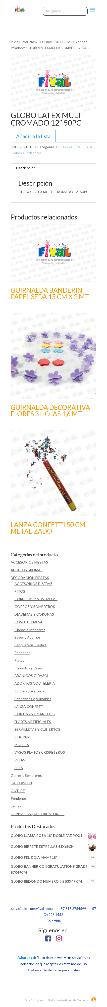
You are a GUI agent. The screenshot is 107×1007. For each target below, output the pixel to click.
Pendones (22, 652)
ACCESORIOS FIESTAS (29, 562)
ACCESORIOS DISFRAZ (33, 583)
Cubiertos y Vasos (28, 668)
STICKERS (22, 737)
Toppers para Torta (29, 691)
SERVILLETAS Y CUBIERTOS (37, 729)
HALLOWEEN (21, 783)
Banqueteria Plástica (30, 645)
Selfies (16, 806)
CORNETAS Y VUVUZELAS (35, 599)
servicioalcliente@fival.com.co (33, 909)
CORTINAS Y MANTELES (34, 714)
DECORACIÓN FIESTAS (55, 42)
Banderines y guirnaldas (32, 699)
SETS (18, 768)
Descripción (26, 168)
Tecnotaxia (84, 1000)
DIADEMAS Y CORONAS (34, 614)
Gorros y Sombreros (26, 775)
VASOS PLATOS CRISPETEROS (39, 752)
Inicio (14, 42)
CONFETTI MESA (28, 622)
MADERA (21, 745)
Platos (19, 660)
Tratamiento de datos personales (53, 970)
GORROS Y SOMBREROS (34, 606)
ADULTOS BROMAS (27, 570)
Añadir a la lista (33, 136)
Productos (28, 42)
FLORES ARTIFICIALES (32, 721)
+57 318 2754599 (72, 909)
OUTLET (18, 791)
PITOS (19, 591)
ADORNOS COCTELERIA (34, 683)
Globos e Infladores (26, 153)
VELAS (19, 760)
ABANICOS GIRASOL (31, 675)
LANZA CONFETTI (29, 706)
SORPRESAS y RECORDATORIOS (37, 814)
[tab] (53, 168)
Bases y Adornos (27, 637)
